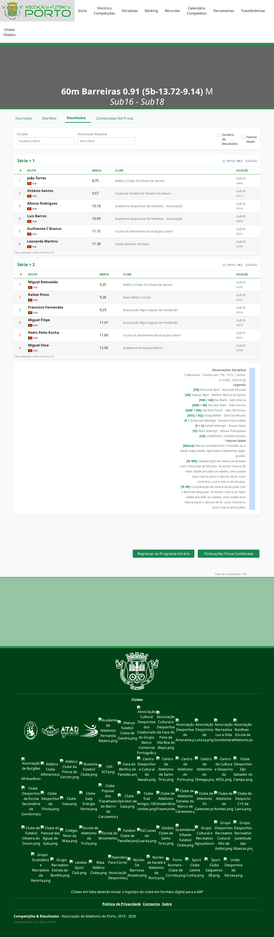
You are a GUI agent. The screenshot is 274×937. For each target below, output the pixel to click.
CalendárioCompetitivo (197, 11)
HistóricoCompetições (104, 11)
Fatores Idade (251, 139)
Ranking (151, 10)
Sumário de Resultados (230, 139)
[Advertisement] (137, 529)
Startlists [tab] (49, 118)
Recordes (172, 10)
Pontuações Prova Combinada (228, 553)
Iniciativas (130, 10)
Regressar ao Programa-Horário (163, 553)
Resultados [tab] (77, 117)
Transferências (253, 10)
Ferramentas (223, 10)
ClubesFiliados (9, 32)
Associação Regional (92, 134)
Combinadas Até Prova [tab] (115, 118)
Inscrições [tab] (24, 118)
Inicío (82, 10)
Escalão (22, 134)
